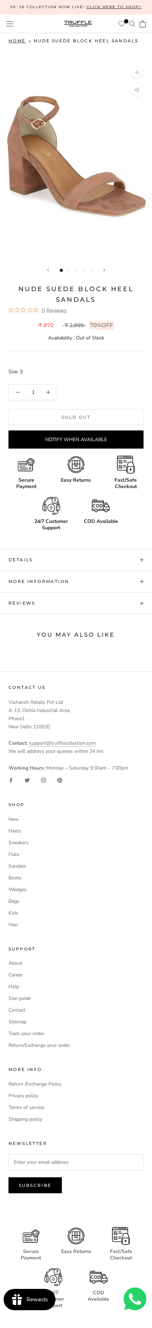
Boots (15, 877)
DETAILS (20, 559)
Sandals (17, 866)
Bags (13, 901)
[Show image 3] (76, 270)
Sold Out (76, 417)
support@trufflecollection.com (62, 743)
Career (15, 974)
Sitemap (17, 1021)
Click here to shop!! (114, 7)
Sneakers (18, 842)
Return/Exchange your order (39, 1045)
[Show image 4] (83, 270)
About (15, 963)
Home (17, 40)
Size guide (19, 998)
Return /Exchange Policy (35, 1084)
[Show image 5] (91, 270)
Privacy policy (23, 1095)
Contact (16, 1010)
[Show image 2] (68, 270)
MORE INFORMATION (38, 581)
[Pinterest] (59, 780)
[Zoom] (137, 72)
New (13, 819)
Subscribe (35, 1185)
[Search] (132, 24)
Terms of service (26, 1107)
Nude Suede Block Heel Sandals (86, 40)
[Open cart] (143, 23)
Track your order (26, 1033)
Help (13, 986)
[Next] (104, 270)
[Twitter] (27, 780)
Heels (14, 831)
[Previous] (48, 270)
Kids (13, 913)
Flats (13, 854)
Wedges (17, 889)
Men (13, 924)
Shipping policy (25, 1119)
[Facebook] (10, 780)
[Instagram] (43, 780)
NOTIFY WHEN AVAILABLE (76, 439)
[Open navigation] (9, 24)
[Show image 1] (61, 270)
